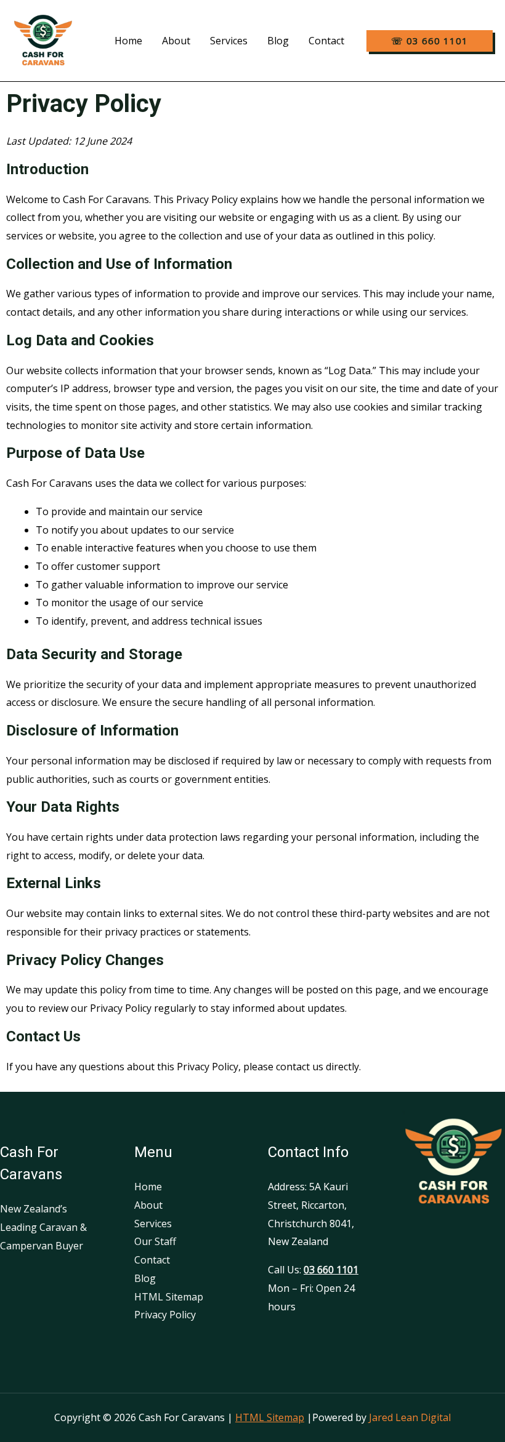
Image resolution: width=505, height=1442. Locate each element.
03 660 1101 (331, 1269)
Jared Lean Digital (410, 1417)
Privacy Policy (165, 1314)
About (176, 40)
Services (229, 40)
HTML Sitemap (168, 1297)
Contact (326, 40)
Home (128, 40)
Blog (278, 40)
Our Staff (155, 1241)
